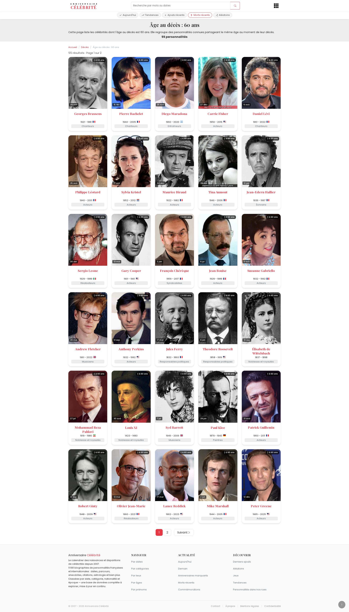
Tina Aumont (217, 192)
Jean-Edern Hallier (261, 192)
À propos (230, 606)
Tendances (152, 15)
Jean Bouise (217, 270)
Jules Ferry (174, 349)
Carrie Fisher (218, 113)
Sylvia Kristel (131, 192)
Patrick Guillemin (261, 427)
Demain (182, 568)
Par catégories (140, 568)
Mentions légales (249, 606)
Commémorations (189, 589)
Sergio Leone (88, 270)
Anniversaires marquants (193, 575)
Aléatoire (224, 15)
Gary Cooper (131, 270)
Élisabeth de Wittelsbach (261, 351)
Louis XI (131, 427)
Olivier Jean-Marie (131, 506)
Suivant (182, 532)
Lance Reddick (174, 506)
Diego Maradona (174, 113)
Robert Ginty (87, 506)
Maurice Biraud (174, 192)
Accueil (72, 47)
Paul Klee (218, 427)
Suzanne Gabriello (261, 270)
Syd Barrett (174, 427)
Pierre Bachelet (131, 113)
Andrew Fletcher (88, 349)
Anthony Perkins (131, 349)
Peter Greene (261, 506)
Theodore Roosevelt (218, 349)
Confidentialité (272, 606)
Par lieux (136, 575)
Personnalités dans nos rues (249, 589)
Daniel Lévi (261, 113)
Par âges (136, 582)
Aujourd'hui (129, 15)
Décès (85, 47)
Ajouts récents (176, 15)
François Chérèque (174, 270)
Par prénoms (139, 589)
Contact (215, 606)
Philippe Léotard (87, 192)
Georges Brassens (88, 113)
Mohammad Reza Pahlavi (88, 429)
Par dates (137, 561)
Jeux (235, 575)
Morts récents (202, 15)
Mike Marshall (218, 506)
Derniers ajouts (242, 561)
